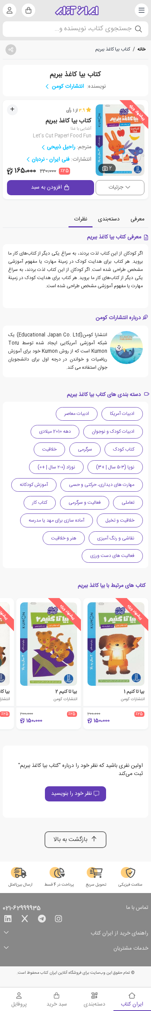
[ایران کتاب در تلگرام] (42, 920)
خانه (141, 49)
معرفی (137, 219)
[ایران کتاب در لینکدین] (8, 920)
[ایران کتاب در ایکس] (25, 920)
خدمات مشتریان (130, 949)
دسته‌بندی (109, 219)
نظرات (80, 219)
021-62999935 (22, 908)
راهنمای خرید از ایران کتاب (119, 933)
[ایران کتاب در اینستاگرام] (58, 920)
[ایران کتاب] (77, 10)
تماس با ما (137, 908)
